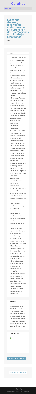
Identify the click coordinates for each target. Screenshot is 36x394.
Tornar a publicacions (18, 372)
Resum (12, 53)
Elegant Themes (15, 391)
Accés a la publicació (16, 358)
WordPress (27, 391)
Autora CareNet (14, 333)
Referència (13, 301)
